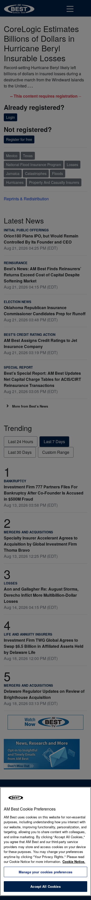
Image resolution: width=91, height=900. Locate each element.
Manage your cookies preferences (45, 871)
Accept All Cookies (45, 886)
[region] (45, 841)
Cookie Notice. (73, 861)
